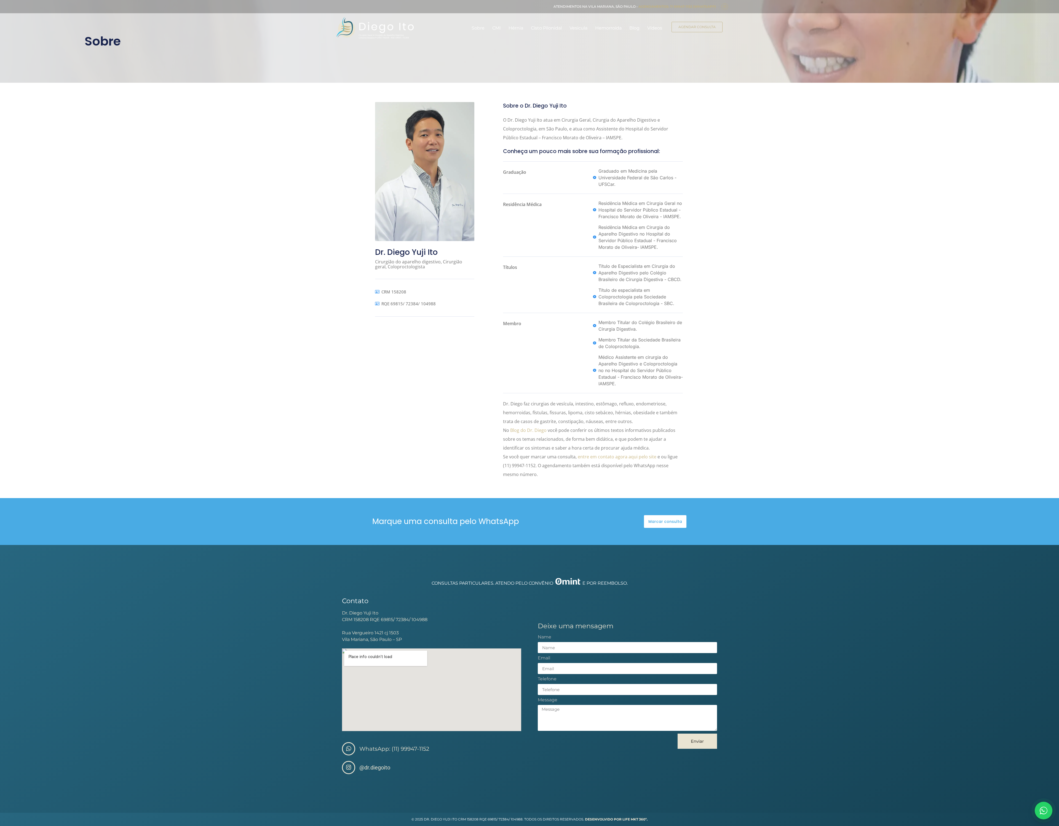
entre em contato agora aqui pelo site (617, 457)
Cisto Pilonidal (546, 28)
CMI (496, 28)
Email (544, 658)
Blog (634, 28)
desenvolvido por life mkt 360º (616, 819)
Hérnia (516, 28)
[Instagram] (724, 6)
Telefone (547, 679)
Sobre (478, 28)
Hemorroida (608, 28)
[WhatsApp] (1043, 810)
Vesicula (578, 28)
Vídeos (654, 28)
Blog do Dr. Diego (528, 430)
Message (547, 700)
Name (544, 637)
